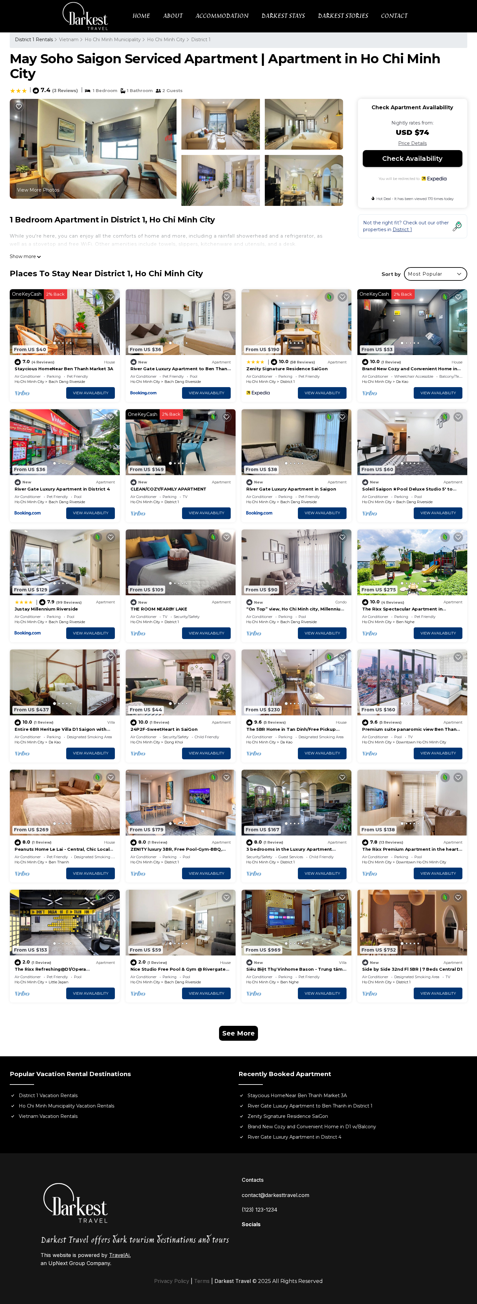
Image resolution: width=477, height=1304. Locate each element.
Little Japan (58, 982)
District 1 (201, 39)
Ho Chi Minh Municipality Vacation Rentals (66, 1106)
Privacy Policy (171, 1281)
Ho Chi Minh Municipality (113, 39)
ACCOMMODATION (221, 16)
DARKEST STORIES (343, 16)
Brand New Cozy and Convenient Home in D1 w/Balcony (312, 1127)
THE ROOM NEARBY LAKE (158, 608)
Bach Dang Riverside (67, 381)
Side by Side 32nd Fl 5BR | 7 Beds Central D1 (412, 969)
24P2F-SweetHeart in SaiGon (163, 729)
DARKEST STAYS (283, 16)
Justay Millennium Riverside (46, 608)
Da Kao (402, 381)
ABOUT (172, 16)
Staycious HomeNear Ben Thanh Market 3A (64, 368)
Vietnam (69, 39)
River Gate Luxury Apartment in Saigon (291, 489)
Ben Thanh (59, 862)
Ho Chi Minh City (166, 39)
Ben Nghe (405, 622)
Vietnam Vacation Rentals (48, 1116)
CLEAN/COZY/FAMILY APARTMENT (168, 489)
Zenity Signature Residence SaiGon (286, 368)
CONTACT (394, 16)
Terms (202, 1281)
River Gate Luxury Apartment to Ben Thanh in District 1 (310, 1106)
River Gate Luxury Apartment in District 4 (62, 489)
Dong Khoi (174, 742)
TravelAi (119, 1255)
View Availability (90, 393)
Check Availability (412, 158)
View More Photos (38, 190)
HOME (141, 16)
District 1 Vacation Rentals (48, 1095)
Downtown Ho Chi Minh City (421, 742)
